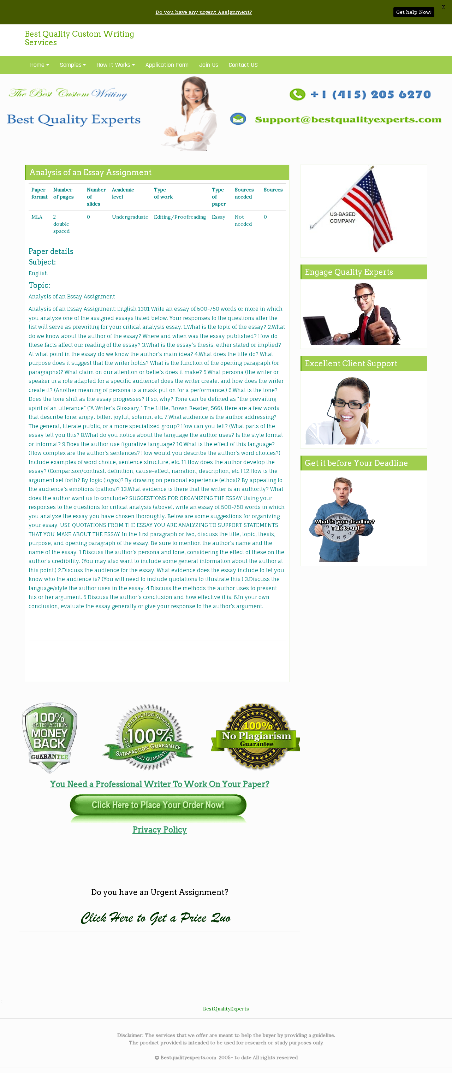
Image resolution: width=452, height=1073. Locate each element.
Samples (71, 65)
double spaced (61, 227)
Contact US (243, 65)
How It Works (113, 65)
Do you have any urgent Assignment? (204, 12)
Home (37, 65)
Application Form (167, 65)
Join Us (208, 65)
